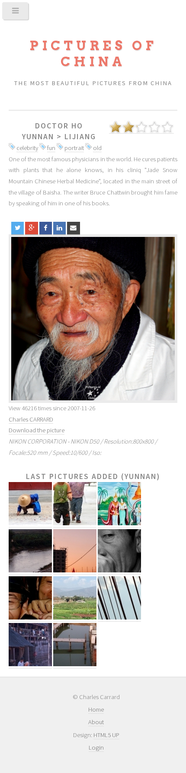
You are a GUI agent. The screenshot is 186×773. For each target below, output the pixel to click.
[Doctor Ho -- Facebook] (45, 228)
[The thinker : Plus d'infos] (119, 570)
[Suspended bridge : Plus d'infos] (119, 617)
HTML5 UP (106, 735)
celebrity (27, 148)
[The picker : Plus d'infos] (30, 523)
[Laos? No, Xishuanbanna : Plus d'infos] (119, 523)
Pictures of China (93, 53)
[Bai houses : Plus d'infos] (30, 664)
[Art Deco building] (93, 318)
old (97, 148)
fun (51, 148)
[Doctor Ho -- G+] (31, 228)
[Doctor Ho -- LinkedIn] (59, 228)
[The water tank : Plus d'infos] (74, 664)
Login (96, 747)
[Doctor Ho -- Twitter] (17, 228)
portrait (74, 148)
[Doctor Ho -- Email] (73, 228)
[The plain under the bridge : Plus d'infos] (74, 617)
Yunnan (38, 136)
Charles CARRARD (31, 419)
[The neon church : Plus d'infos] (74, 570)
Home (96, 709)
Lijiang (80, 136)
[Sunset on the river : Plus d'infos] (30, 570)
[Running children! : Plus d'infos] (74, 523)
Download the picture (36, 430)
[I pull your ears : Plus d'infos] (30, 617)
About (96, 722)
